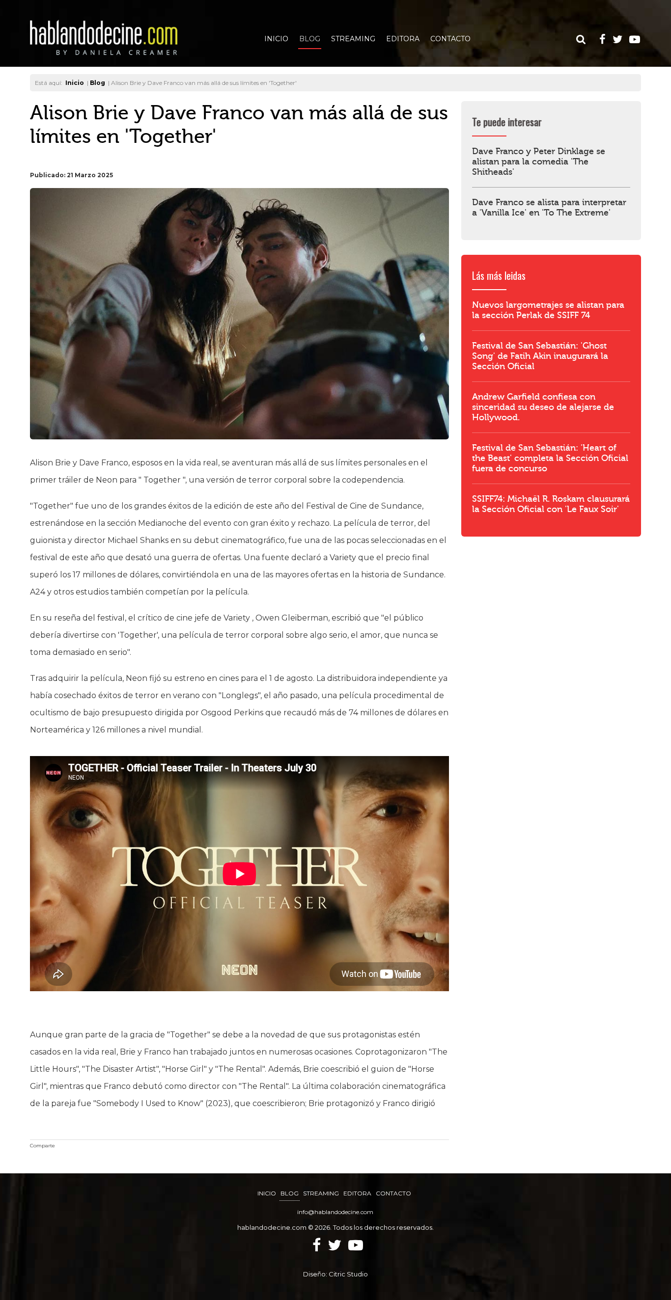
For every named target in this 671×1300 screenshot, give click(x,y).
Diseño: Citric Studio (335, 1274)
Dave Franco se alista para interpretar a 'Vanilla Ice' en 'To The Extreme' (549, 207)
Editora (402, 38)
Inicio (276, 38)
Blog (309, 38)
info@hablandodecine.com (335, 1212)
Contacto (450, 38)
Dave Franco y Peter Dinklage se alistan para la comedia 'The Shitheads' (538, 161)
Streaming (353, 38)
